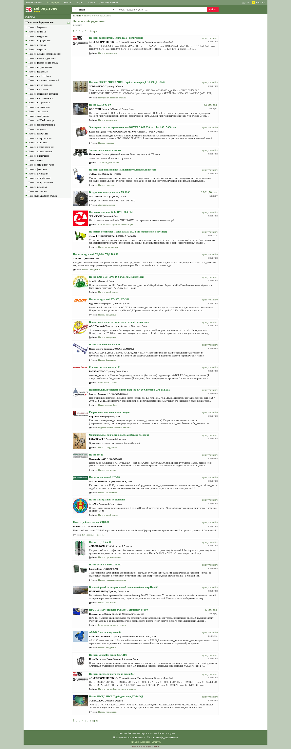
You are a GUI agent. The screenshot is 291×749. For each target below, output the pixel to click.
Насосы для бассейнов (40, 76)
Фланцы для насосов (107, 382)
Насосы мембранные (39, 116)
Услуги (67, 2)
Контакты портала (166, 733)
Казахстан (145, 741)
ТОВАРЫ (30, 16)
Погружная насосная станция (112, 97)
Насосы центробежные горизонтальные (117, 689)
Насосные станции (38, 191)
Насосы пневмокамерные (41, 147)
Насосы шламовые (38, 187)
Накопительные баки (108, 405)
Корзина (259, 2)
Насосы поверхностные (40, 138)
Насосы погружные (38, 133)
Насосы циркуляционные (41, 182)
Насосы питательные (39, 155)
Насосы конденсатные (39, 107)
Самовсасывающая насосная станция (115, 224)
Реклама (132, 733)
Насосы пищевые (37, 129)
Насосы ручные (36, 160)
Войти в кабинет (34, 2)
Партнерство (147, 733)
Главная (120, 733)
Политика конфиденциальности (162, 737)
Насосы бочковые (37, 31)
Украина (135, 741)
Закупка (79, 2)
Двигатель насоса (106, 205)
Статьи (91, 2)
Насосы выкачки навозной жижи (45, 53)
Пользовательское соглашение (128, 737)
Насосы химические (38, 173)
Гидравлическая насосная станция (114, 427)
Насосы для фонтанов (39, 102)
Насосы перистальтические (42, 124)
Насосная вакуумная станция (43, 195)
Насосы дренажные (38, 71)
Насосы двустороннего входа (43, 62)
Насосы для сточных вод (41, 98)
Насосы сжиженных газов (41, 164)
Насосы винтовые (37, 45)
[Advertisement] (245, 73)
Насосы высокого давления (42, 58)
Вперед (94, 31)
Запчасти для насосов (108, 162)
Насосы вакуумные (38, 36)
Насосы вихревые (37, 49)
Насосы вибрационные (40, 40)
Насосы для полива (38, 89)
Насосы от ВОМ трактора (41, 120)
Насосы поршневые (38, 142)
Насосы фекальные (38, 169)
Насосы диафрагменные (40, 67)
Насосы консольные (38, 111)
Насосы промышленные (40, 151)
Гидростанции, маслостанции (112, 625)
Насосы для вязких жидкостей (44, 80)
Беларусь (156, 741)
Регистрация (53, 2)
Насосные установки (108, 247)
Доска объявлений (109, 2)
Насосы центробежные (40, 178)
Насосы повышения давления (43, 93)
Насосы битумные (38, 27)
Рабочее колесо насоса (93, 535)
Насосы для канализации (41, 85)
